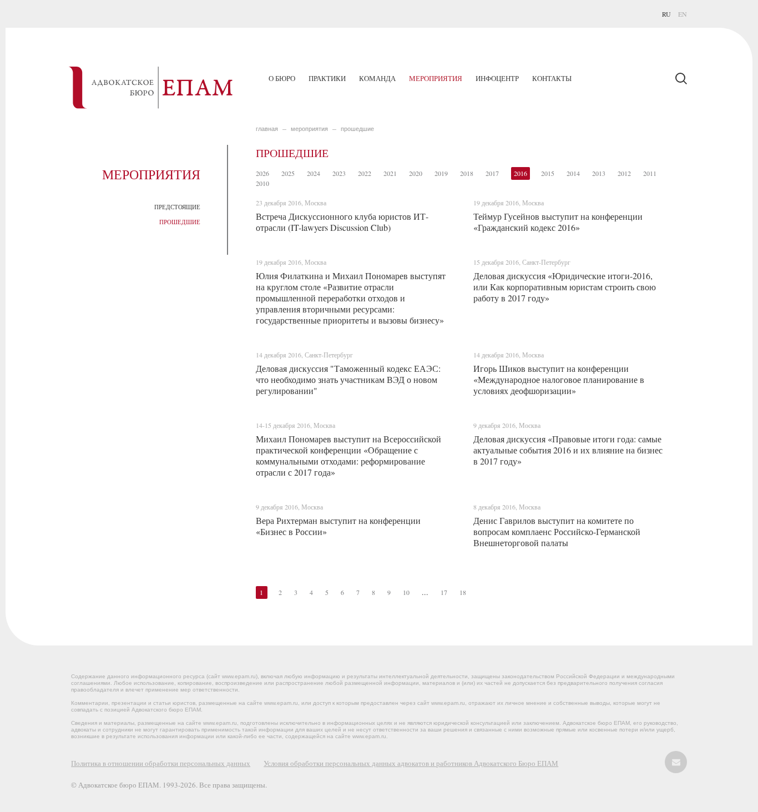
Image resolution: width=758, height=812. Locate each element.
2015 (547, 173)
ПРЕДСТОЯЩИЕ (177, 207)
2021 (390, 173)
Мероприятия (435, 78)
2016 (520, 173)
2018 (466, 173)
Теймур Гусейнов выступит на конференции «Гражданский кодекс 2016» (558, 221)
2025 (288, 173)
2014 (573, 173)
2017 (492, 173)
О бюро (282, 78)
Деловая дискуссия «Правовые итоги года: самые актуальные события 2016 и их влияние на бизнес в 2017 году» (568, 450)
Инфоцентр (497, 78)
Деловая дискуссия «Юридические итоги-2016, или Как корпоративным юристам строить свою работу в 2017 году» (564, 287)
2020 (415, 173)
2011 (649, 173)
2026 (262, 173)
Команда (377, 78)
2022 (364, 173)
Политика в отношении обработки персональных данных (160, 763)
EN (682, 14)
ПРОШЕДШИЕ (179, 222)
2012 (624, 173)
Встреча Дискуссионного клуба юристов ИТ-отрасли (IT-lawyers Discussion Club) (342, 221)
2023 (339, 173)
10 (406, 592)
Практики (327, 78)
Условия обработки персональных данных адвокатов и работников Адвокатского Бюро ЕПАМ (411, 763)
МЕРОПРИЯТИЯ (309, 128)
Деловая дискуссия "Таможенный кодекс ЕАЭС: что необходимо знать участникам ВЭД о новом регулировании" (348, 379)
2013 (598, 173)
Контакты (552, 78)
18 (462, 592)
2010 (262, 183)
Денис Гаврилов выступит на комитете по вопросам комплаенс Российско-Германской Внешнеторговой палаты (556, 531)
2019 (441, 173)
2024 (313, 173)
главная (267, 128)
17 (444, 592)
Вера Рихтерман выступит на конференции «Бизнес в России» (338, 526)
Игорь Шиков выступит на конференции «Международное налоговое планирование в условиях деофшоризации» (558, 379)
